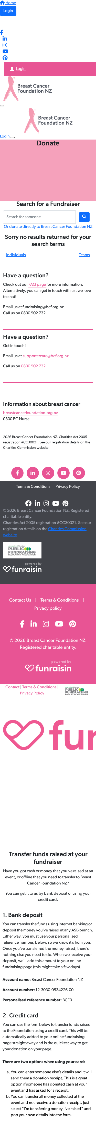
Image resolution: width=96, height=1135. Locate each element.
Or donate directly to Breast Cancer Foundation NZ (48, 227)
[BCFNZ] (14, 23)
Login (8, 11)
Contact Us (20, 600)
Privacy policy (48, 608)
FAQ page (37, 285)
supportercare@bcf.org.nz (46, 356)
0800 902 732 (33, 366)
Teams (84, 255)
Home (10, 3)
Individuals (16, 255)
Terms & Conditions (33, 487)
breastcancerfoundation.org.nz (30, 413)
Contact (12, 687)
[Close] (12, 137)
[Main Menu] (2, 105)
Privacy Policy (68, 487)
